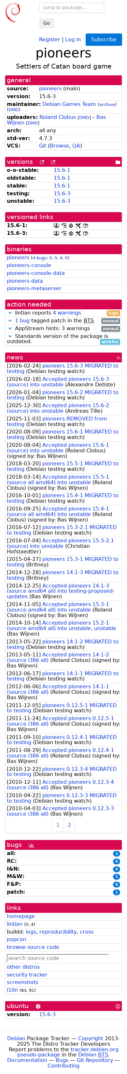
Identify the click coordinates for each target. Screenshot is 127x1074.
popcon (16, 939)
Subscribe (104, 39)
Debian (16, 1038)
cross (86, 932)
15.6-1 (62, 170)
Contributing (63, 1066)
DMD (13, 109)
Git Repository (95, 1060)
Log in (73, 39)
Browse (59, 146)
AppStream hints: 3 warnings (66, 328)
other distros (23, 967)
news (15, 357)
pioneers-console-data (36, 273)
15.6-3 (62, 193)
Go (46, 23)
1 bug (22, 320)
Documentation (27, 1060)
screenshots (22, 982)
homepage (21, 916)
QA (76, 146)
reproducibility (58, 932)
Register (49, 39)
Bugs (62, 1060)
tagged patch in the (67, 321)
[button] (10, 313)
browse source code (33, 947)
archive (107, 104)
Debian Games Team (69, 104)
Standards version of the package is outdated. (63, 339)
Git (42, 146)
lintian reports (66, 313)
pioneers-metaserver (34, 288)
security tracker (27, 975)
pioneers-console (29, 265)
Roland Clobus (57, 117)
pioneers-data (25, 281)
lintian (14, 924)
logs (31, 932)
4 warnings (67, 313)
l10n (12, 990)
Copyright (90, 1038)
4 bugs (40, 257)
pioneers (50, 88)
